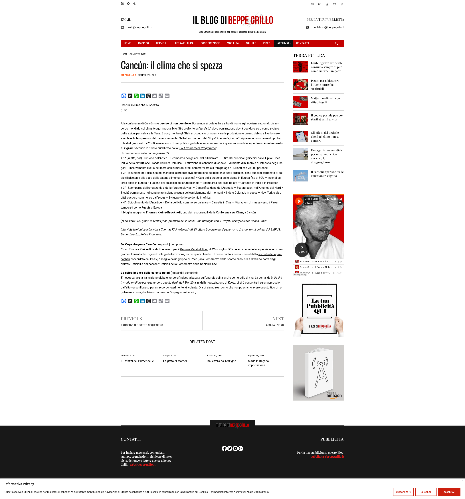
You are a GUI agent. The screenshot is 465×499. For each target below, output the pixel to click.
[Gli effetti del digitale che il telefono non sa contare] (300, 136)
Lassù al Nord (274, 325)
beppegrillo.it (128, 75)
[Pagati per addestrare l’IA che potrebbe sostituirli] (300, 84)
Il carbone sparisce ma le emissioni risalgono (327, 174)
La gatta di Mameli (175, 361)
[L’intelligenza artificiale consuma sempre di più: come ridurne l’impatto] (300, 66)
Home (124, 54)
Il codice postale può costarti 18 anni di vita (327, 117)
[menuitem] (128, 43)
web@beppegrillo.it (140, 27)
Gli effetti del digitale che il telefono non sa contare (325, 136)
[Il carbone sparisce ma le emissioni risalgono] (300, 175)
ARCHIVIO (135, 54)
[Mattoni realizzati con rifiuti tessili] (300, 102)
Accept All (449, 491)
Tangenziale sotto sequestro (142, 325)
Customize (402, 491)
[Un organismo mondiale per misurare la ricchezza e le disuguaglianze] (300, 153)
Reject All (426, 491)
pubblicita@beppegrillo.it (328, 27)
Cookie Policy (261, 491)
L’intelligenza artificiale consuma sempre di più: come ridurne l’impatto (327, 67)
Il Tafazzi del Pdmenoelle (137, 361)
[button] (124, 3)
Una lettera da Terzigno (221, 361)
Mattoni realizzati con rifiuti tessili (325, 100)
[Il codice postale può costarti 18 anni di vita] (300, 119)
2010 (142, 54)
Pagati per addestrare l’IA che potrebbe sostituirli (325, 84)
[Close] (462, 480)
